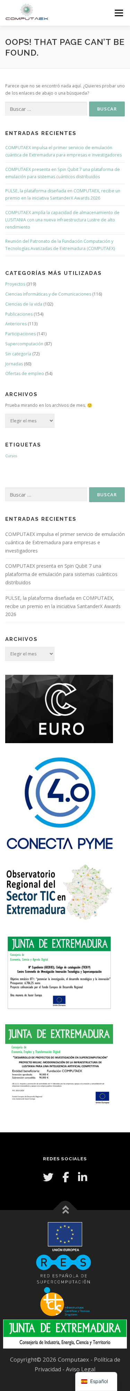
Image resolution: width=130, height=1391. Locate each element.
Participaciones (20, 334)
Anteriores (16, 324)
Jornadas (14, 364)
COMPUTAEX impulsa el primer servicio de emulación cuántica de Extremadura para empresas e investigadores (65, 542)
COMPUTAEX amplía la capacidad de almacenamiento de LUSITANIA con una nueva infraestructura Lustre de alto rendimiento (62, 220)
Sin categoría (18, 354)
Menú (118, 13)
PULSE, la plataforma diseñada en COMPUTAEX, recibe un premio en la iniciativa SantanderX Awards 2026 (63, 606)
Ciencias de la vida (23, 304)
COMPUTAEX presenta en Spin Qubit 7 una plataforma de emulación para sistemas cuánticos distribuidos (61, 574)
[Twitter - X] (48, 1177)
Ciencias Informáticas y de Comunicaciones (48, 294)
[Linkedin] (82, 1177)
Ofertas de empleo (24, 373)
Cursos (11, 455)
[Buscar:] (46, 109)
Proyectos (15, 284)
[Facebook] (65, 1177)
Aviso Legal (80, 1369)
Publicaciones (19, 314)
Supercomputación (24, 344)
